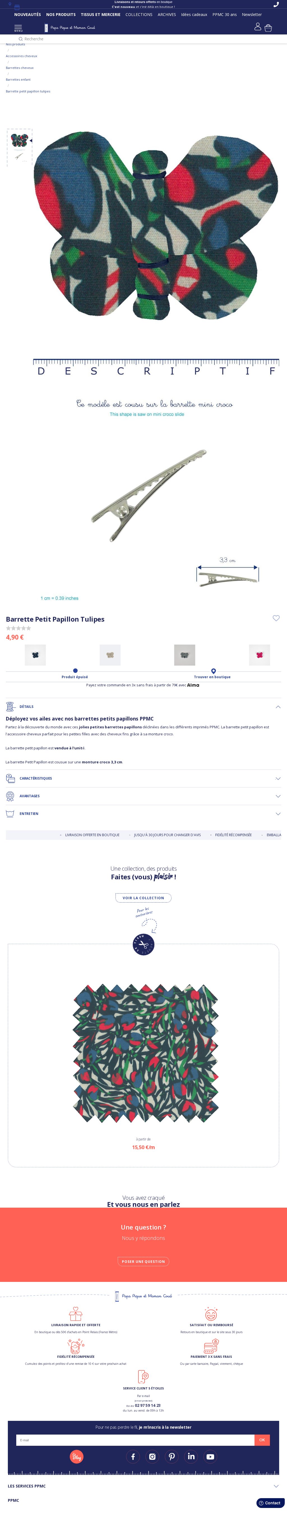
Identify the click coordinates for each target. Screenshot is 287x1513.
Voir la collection (143, 898)
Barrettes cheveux (20, 68)
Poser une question (143, 1261)
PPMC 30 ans (224, 14)
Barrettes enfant (18, 79)
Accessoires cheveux (21, 56)
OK (262, 1440)
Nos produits (15, 44)
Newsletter (252, 14)
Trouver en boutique (212, 677)
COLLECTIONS (139, 14)
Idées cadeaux (194, 14)
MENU (18, 30)
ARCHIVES (167, 14)
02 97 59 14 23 (148, 1405)
